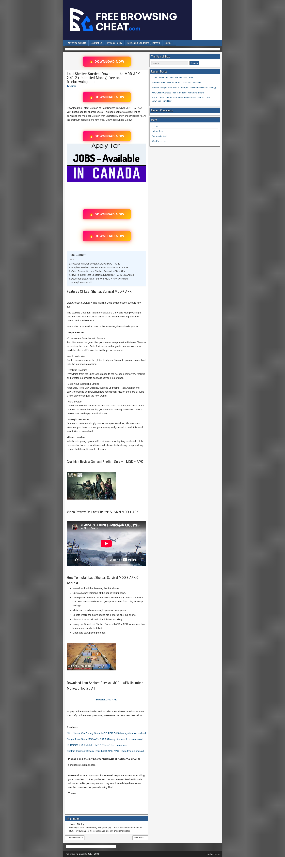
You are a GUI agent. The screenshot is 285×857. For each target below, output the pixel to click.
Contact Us (96, 42)
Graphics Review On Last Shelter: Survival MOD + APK (100, 267)
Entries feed (157, 131)
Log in (155, 126)
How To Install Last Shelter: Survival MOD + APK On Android (102, 275)
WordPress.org (159, 141)
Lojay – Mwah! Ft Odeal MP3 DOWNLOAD (172, 77)
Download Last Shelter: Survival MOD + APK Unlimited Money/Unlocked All (99, 280)
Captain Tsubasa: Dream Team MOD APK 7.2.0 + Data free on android (105, 751)
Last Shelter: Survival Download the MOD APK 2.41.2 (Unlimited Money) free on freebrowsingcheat (103, 78)
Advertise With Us (77, 42)
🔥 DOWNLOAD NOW (106, 61)
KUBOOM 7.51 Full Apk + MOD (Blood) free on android (97, 745)
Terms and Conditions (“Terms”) (143, 42)
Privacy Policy (114, 42)
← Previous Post (74, 837)
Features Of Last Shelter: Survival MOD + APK (95, 263)
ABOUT (169, 42)
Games (72, 86)
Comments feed (159, 136)
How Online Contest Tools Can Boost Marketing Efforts (178, 92)
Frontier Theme (213, 854)
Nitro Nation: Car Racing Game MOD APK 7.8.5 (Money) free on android (106, 733)
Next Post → (140, 837)
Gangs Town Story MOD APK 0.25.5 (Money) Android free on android (104, 739)
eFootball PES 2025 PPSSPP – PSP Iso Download (176, 82)
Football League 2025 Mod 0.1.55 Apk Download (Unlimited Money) (184, 87)
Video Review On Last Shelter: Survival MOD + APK (98, 271)
